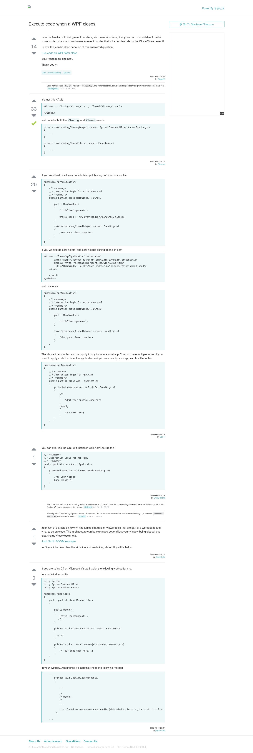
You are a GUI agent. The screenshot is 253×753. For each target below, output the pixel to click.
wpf (44, 73)
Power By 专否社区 (213, 8)
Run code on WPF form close (59, 53)
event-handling (54, 73)
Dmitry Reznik (159, 498)
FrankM (82, 516)
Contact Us (91, 741)
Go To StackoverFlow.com (198, 24)
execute (67, 73)
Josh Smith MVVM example (58, 541)
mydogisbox (53, 88)
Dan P (162, 437)
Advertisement (53, 741)
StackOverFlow (61, 746)
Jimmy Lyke (160, 557)
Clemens (161, 164)
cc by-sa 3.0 (108, 746)
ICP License (131, 746)
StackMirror (73, 741)
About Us (34, 741)
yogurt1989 (160, 730)
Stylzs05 (161, 79)
